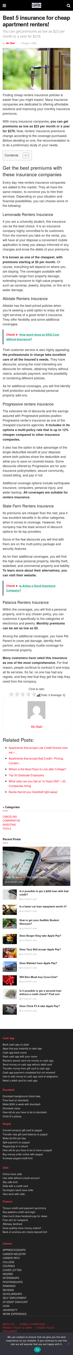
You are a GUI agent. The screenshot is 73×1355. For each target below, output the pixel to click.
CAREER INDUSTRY (14, 1254)
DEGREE (8, 1274)
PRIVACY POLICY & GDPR (17, 1327)
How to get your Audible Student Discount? (39, 921)
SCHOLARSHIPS (12, 1294)
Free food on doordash (16, 1100)
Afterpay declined (12, 1224)
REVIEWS (8, 1290)
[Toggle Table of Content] (24, 155)
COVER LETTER (12, 1270)
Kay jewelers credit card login (19, 1212)
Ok (37, 1349)
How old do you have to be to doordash (25, 1112)
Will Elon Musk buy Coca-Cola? (38, 977)
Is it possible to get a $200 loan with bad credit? (44, 892)
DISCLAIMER (10, 1331)
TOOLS (7, 828)
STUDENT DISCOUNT (15, 1302)
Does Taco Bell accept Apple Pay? (40, 949)
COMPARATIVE (11, 820)
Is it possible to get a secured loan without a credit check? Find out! (40, 992)
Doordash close (11, 1108)
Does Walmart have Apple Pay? (38, 963)
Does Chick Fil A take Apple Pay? (39, 1006)
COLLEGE (8, 1262)
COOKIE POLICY (45, 1327)
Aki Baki (10, 43)
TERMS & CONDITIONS (32, 1324)
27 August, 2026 (29, 999)
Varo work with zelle (14, 1194)
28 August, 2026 (29, 911)
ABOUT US (9, 1324)
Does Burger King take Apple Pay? (40, 935)
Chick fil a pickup (12, 1116)
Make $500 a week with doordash (21, 1104)
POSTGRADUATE (13, 1282)
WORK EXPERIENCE (15, 1314)
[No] (68, 1344)
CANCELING (10, 816)
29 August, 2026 (15, 882)
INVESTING (9, 824)
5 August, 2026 (28, 43)
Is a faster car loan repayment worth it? (43, 906)
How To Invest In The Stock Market (26, 877)
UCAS (6, 1306)
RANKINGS (9, 1286)
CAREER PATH (11, 1258)
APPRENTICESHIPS (14, 1250)
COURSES (9, 1266)
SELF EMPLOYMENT (15, 1298)
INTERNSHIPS (11, 1278)
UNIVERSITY (10, 1310)
